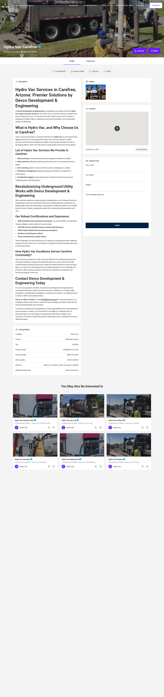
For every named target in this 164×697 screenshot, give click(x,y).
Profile (71, 61)
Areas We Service (90, 5)
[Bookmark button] (54, 427)
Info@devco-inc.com (49, 300)
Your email (89, 175)
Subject (88, 185)
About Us (105, 5)
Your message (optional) (95, 195)
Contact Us (156, 5)
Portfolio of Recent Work (124, 5)
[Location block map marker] (117, 128)
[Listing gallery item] (96, 92)
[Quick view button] (49, 427)
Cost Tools (140, 5)
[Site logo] (6, 5)
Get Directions (141, 149)
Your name (90, 165)
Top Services (73, 5)
